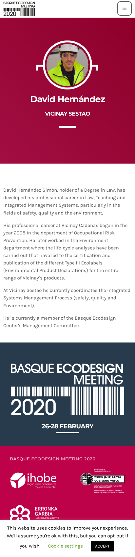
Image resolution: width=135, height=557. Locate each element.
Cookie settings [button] (65, 546)
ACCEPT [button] (102, 546)
